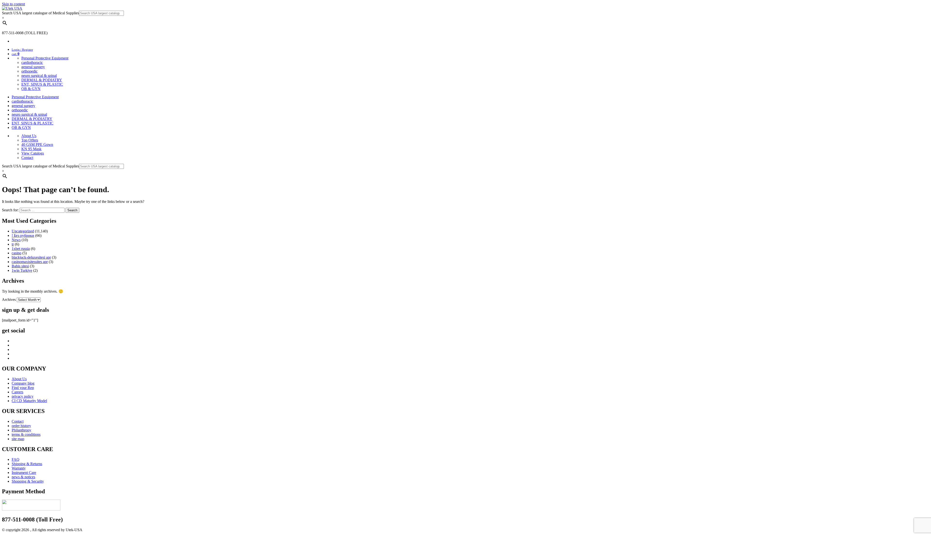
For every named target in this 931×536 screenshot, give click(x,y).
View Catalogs (32, 153)
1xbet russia (21, 249)
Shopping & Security (28, 481)
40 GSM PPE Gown (37, 144)
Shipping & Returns (27, 464)
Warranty (19, 468)
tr (13, 244)
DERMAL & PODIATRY (41, 80)
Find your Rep (23, 388)
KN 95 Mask (31, 149)
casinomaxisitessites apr (30, 262)
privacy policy (22, 396)
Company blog (23, 383)
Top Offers (29, 140)
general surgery (33, 67)
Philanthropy (21, 430)
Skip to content (13, 4)
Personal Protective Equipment (44, 58)
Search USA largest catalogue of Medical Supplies (40, 13)
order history (21, 426)
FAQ (15, 459)
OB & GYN (30, 89)
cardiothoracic (32, 62)
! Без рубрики (23, 235)
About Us (28, 136)
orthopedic (29, 71)
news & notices (23, 477)
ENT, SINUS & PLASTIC (42, 84)
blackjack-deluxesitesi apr (31, 257)
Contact (27, 158)
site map (18, 439)
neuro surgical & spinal (39, 76)
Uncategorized (23, 231)
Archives (9, 299)
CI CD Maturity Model (29, 401)
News (16, 240)
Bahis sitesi (20, 266)
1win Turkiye (22, 270)
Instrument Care (24, 472)
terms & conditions (26, 434)
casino (16, 253)
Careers (17, 392)
